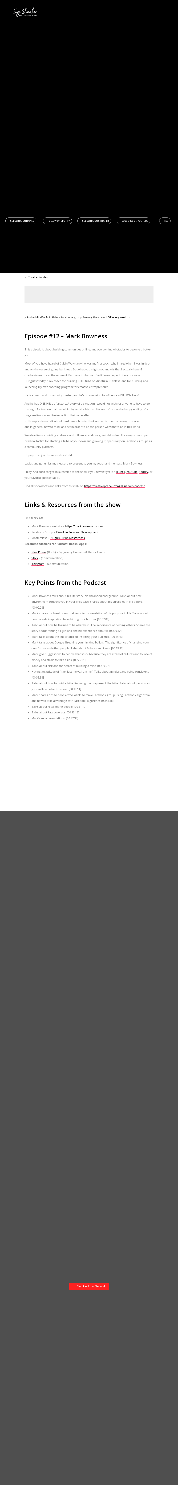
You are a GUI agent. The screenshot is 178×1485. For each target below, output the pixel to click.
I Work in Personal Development (77, 532)
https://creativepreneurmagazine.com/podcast (114, 486)
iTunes (120, 472)
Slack (34, 558)
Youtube (131, 472)
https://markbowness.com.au (84, 526)
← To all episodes (36, 277)
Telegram (37, 564)
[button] (171, 12)
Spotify (143, 472)
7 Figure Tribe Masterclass (67, 538)
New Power (38, 552)
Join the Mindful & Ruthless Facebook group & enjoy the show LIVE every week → (77, 317)
